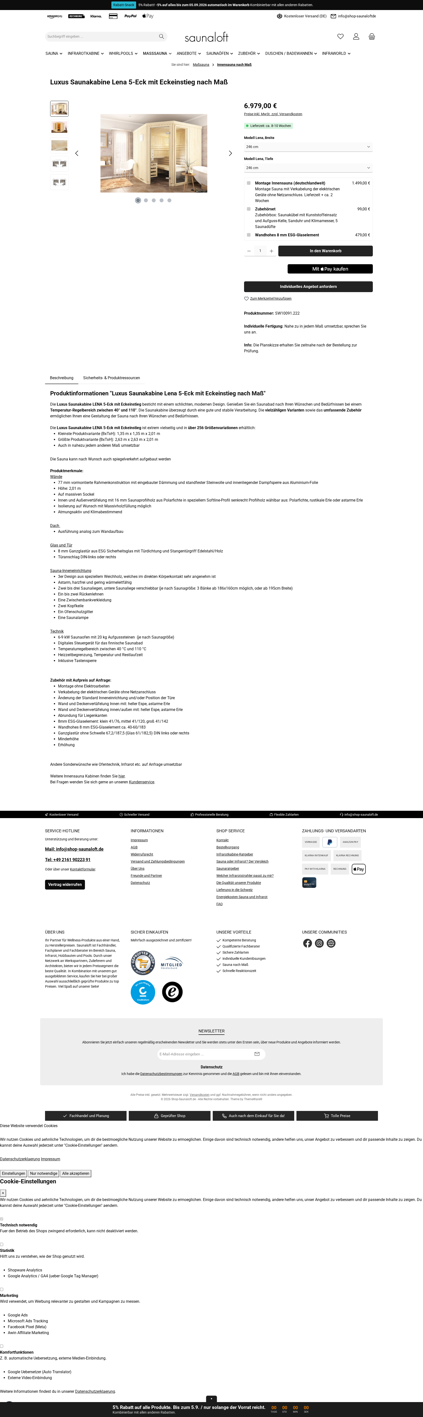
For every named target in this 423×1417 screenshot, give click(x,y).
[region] (142, 153)
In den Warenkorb (325, 251)
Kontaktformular (82, 869)
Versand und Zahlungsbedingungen (158, 861)
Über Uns (137, 868)
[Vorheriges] (77, 153)
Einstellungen (13, 1173)
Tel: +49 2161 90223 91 (68, 859)
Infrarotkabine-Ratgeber (234, 854)
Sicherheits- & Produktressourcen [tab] (111, 378)
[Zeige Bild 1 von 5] (138, 200)
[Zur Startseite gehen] (211, 37)
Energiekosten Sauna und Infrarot (242, 897)
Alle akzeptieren (75, 1173)
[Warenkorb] (370, 37)
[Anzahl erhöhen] (272, 251)
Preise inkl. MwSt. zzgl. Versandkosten (273, 114)
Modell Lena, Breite (268, 138)
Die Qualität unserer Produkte (238, 883)
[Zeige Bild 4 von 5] (162, 200)
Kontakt (222, 840)
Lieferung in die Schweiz (234, 890)
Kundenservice (141, 782)
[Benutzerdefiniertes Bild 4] (172, 992)
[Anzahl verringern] (249, 251)
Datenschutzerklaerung (20, 1159)
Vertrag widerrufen (65, 884)
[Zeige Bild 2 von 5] (146, 200)
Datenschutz (140, 883)
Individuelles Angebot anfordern (308, 286)
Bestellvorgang (227, 847)
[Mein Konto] (356, 37)
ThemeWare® (253, 1099)
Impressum (139, 840)
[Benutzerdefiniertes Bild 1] (143, 963)
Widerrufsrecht (142, 854)
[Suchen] (161, 37)
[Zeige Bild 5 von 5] (169, 200)
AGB (134, 847)
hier (121, 776)
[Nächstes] (230, 153)
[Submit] (257, 1054)
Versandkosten (200, 1095)
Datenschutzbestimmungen (161, 1074)
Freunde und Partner (146, 876)
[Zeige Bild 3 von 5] (154, 200)
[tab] (61, 378)
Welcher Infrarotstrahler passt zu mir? (245, 876)
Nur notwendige (43, 1173)
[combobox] (100, 37)
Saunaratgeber (227, 868)
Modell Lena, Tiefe (267, 159)
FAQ (219, 904)
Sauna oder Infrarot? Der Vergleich (242, 861)
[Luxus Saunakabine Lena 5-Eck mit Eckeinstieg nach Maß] (153, 153)
